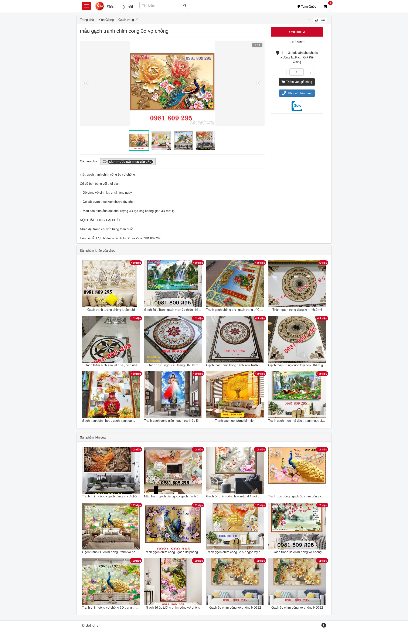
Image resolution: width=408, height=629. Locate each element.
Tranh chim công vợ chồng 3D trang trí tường (113, 607)
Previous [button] (86, 83)
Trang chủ (87, 19)
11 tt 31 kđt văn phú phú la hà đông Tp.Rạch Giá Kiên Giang (298, 57)
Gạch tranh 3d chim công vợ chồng (297, 551)
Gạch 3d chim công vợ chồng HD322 (235, 607)
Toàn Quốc (308, 6)
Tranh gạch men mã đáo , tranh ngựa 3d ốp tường (302, 420)
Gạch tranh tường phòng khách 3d (111, 309)
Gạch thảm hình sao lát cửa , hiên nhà (111, 365)
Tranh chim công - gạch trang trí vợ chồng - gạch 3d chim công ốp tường (132, 496)
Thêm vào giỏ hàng (299, 82)
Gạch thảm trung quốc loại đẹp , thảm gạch (298, 365)
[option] (172, 83)
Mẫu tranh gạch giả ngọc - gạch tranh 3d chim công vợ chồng (186, 496)
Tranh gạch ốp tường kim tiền (235, 420)
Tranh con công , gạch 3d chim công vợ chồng (300, 496)
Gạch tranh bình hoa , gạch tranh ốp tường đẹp (114, 420)
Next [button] (258, 83)
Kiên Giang (106, 19)
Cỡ (127, 161)
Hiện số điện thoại (300, 93)
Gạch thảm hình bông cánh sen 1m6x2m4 (235, 365)
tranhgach (297, 41)
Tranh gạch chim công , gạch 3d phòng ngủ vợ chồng (181, 551)
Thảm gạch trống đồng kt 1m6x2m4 (297, 309)
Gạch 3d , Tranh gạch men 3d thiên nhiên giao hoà (179, 309)
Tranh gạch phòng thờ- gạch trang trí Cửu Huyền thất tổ (244, 309)
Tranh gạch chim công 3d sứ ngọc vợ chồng (236, 551)
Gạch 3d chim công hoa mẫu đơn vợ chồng (236, 496)
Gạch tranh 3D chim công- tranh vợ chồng (111, 551)
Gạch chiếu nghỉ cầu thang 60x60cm (172, 365)
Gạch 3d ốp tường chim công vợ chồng (173, 607)
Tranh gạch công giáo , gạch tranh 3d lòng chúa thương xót (184, 420)
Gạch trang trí (127, 19)
